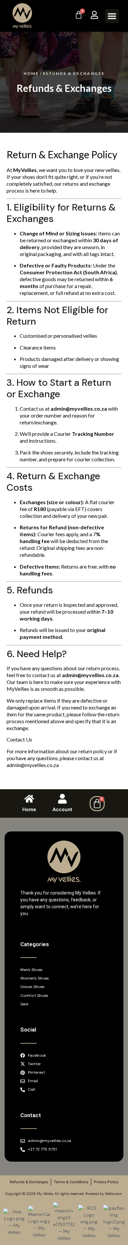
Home (29, 809)
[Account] (62, 799)
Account (62, 809)
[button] (112, 16)
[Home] (29, 799)
